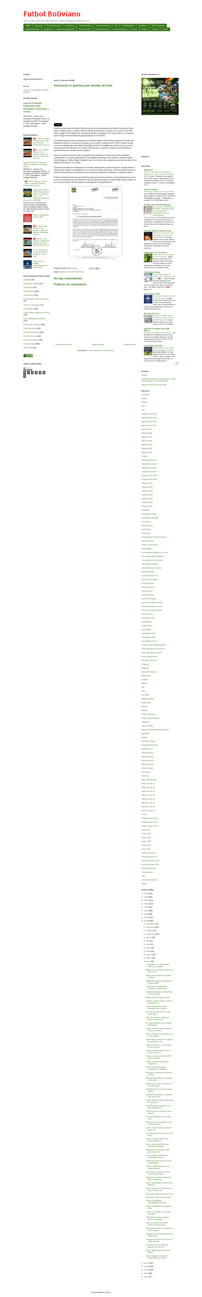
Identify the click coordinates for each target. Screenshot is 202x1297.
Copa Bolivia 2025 (148, 633)
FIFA (143, 691)
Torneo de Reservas (149, 857)
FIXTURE (145, 695)
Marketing (145, 733)
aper (143, 410)
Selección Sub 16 (148, 787)
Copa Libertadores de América (153, 649)
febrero (149, 958)
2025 (146, 897)
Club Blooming (28, 291)
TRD (143, 876)
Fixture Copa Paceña (120, 29)
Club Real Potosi (77, 272)
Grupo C (145, 29)
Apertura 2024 (146, 448)
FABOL (144, 683)
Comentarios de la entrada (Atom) (101, 350)
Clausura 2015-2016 (149, 479)
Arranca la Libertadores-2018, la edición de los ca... (158, 1051)
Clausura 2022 (147, 499)
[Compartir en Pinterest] (99, 268)
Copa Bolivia (146, 629)
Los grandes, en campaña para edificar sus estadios (158, 965)
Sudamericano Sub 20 (149, 826)
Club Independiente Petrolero (34, 319)
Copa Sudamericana (103, 25)
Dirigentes (145, 668)
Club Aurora (27, 287)
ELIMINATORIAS (128, 25)
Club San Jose (147, 591)
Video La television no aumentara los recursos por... (158, 1046)
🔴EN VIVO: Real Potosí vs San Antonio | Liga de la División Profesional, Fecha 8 (41, 230)
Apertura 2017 (146, 429)
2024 (146, 900)
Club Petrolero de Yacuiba (151, 568)
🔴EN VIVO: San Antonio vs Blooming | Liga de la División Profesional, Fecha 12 (41, 242)
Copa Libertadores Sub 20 (151, 653)
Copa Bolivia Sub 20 (149, 641)
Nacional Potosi (29, 344)
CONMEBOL (146, 622)
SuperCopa (145, 830)
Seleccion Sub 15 (148, 784)
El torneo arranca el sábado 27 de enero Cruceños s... (158, 1123)
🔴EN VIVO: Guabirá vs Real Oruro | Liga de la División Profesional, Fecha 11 (41, 142)
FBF (116, 25)
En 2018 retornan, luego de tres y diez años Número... (158, 1107)
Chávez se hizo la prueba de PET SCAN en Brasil (158, 1057)
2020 (146, 914)
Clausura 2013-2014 (149, 472)
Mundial (144, 737)
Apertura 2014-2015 (149, 418)
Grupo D (134, 29)
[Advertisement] (93, 51)
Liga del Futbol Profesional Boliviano (155, 730)
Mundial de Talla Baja (149, 745)
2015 (146, 1270)
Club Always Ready (30, 284)
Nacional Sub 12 (147, 757)
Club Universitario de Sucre (151, 606)
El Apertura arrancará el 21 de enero (159, 1194)
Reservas (145, 776)
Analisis (144, 398)
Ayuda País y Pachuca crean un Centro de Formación (158, 1173)
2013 (146, 1277)
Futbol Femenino (147, 699)
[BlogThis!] (92, 268)
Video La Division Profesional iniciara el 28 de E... (157, 1140)
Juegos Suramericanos (150, 718)
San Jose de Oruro (151, 313)
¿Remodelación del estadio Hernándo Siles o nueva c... (157, 1007)
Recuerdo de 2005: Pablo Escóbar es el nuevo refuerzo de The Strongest (164, 318)
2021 (146, 911)
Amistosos (145, 395)
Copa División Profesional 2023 (153, 645)
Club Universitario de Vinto (151, 610)
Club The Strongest (158, 25)
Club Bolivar (143, 25)
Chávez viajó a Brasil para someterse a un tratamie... (157, 1068)
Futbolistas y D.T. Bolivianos (155, 252)
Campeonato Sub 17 (149, 460)
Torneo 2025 (146, 845)
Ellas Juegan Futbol (152, 294)
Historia (144, 710)
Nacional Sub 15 (147, 760)
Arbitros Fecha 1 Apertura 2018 (158, 997)
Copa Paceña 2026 (101, 29)
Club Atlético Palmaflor (153, 346)
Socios (144, 814)
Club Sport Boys (147, 595)
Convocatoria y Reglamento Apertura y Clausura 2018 (156, 987)
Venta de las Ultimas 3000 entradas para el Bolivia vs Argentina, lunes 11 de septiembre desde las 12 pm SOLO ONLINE (36, 195)
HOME (28, 25)
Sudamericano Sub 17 (149, 822)
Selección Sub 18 (148, 799)
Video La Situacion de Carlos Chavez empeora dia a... (157, 1224)
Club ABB (27, 280)
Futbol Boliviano (52, 13)
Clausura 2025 (147, 506)
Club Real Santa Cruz (149, 576)
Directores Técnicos (149, 660)
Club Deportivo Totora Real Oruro (36, 299)
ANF (143, 406)
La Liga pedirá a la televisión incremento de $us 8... (156, 1156)
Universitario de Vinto (149, 880)
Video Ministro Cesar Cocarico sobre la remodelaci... (157, 1218)
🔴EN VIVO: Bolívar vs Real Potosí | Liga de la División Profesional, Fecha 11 (35, 183)
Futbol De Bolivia (151, 189)
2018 (146, 921)
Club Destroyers (147, 541)
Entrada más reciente (64, 344)
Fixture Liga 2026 (84, 29)
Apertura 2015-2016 (149, 421)
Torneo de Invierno (148, 853)
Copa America (70, 25)
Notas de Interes (147, 764)
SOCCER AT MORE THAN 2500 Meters (157, 330)
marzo (149, 955)
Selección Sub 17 (148, 791)
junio (148, 944)
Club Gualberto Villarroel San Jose (36, 313)
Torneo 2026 (48, 29)
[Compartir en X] (94, 268)
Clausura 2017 (147, 483)
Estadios (144, 680)
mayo (148, 948)
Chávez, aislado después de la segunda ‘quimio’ (157, 1167)
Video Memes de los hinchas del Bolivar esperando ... (158, 1178)
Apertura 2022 (146, 445)
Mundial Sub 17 (147, 749)
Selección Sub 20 (148, 807)
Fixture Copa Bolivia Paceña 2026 (40, 216)
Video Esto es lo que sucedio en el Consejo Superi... (159, 1085)
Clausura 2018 (147, 487)
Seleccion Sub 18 (148, 795)
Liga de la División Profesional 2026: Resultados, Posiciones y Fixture (35, 164)
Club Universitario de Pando (152, 603)
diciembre (150, 924)
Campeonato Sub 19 (149, 464)
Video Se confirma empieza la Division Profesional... (157, 1018)
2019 (146, 917)
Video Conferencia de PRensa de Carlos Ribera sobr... (158, 1189)
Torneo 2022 (146, 837)
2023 (146, 904)
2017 (146, 1263)
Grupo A (165, 29)
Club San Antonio (29, 336)
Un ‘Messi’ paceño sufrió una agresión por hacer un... (157, 1246)
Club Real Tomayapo (31, 332)
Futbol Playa (146, 703)
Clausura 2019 (147, 491)
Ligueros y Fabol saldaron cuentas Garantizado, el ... (159, 1002)
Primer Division (147, 768)
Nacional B (38, 25)
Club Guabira (28, 309)
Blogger (108, 1292)
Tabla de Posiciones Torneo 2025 (153, 385)
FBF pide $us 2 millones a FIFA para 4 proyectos (158, 1151)
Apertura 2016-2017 (149, 425)
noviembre (150, 927)
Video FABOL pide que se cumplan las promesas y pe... (159, 1040)
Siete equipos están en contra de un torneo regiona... (159, 1229)
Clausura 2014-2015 (149, 475)
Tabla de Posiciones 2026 (65, 29)
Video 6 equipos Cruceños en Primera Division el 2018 (157, 1257)
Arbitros (144, 456)
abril (148, 951)
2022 (146, 907)
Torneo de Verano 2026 (150, 864)
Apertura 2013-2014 (149, 414)
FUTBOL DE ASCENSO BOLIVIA (157, 205)
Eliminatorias (146, 676)
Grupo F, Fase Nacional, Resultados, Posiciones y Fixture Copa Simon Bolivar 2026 (159, 174)
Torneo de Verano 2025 (150, 861)
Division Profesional (53, 25)
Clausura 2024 (147, 502)
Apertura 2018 (65, 272)
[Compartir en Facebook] (96, 268)
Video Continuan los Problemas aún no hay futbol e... (159, 1035)
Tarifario (144, 375)
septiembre (150, 934)
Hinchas (144, 706)
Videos (144, 884)
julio (148, 941)
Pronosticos (146, 772)
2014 (146, 1273)
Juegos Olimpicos (148, 714)
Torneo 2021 (146, 834)
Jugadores (145, 722)
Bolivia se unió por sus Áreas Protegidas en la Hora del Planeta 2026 (163, 235)
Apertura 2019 (146, 437)
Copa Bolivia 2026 (148, 637)
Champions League (148, 468)
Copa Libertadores (85, 25)
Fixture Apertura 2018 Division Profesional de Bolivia (157, 1145)
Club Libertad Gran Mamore (152, 560)
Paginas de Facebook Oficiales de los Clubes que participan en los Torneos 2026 (158, 380)
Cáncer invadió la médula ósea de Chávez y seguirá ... (159, 1029)
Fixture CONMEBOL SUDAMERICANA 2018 (156, 1202)
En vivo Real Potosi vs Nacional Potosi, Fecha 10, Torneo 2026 (40, 253)
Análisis (144, 402)
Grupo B (155, 29)
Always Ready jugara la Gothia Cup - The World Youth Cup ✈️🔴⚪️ (164, 276)
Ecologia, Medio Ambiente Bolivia (157, 231)
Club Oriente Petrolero (31, 325)
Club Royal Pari (147, 583)
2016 (146, 1266)
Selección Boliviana (32, 29)
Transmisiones (147, 872)
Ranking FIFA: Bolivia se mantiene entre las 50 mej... (159, 1096)
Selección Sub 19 (148, 803)
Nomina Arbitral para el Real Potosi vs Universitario (159, 993)
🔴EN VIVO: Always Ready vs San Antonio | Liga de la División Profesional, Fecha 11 (41, 154)
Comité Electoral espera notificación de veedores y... (159, 1101)
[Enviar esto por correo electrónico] (90, 268)
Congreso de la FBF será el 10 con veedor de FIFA (159, 1240)
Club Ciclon (145, 533)
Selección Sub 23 (148, 810)
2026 (146, 893)
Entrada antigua (130, 344)
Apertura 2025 (146, 452)
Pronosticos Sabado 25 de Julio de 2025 (159, 191)
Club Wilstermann (148, 618)
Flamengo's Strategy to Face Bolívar (157, 333)
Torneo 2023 (146, 841)
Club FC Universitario (31, 305)
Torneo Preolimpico (148, 868)
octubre (149, 931)
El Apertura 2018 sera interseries (158, 1197)
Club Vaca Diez (147, 614)
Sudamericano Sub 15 (149, 818)
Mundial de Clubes (148, 741)
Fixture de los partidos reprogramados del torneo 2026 (40, 264)
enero (148, 961)
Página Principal (98, 344)
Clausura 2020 (147, 495)
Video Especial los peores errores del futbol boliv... (159, 1162)
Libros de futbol (147, 726)
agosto (149, 937)
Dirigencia (145, 664)
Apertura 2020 (146, 441)
